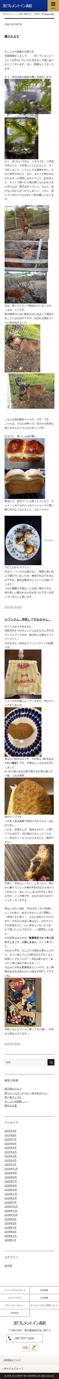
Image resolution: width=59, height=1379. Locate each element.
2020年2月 (11, 1198)
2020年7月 (11, 1181)
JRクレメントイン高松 (17, 6)
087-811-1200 (24, 1338)
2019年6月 (11, 1231)
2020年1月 (11, 1202)
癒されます (12, 36)
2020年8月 (11, 1177)
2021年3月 (11, 1156)
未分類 (8, 1265)
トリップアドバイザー (25, 1347)
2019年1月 (10, 1240)
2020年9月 (11, 1172)
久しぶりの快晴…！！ (17, 1101)
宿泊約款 (15, 1313)
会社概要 (44, 1297)
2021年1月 (10, 1164)
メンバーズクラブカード (15, 1290)
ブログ (33, 1347)
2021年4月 (11, 1152)
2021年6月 (11, 1143)
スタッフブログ (15, 1297)
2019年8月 (11, 1223)
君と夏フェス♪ (13, 1097)
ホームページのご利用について (44, 1305)
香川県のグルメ (13, 1088)
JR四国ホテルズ (12, 1360)
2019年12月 (11, 1206)
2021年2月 (11, 1160)
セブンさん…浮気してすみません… (28, 619)
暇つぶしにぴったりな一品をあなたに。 (27, 1093)
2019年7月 (11, 1227)
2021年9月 (11, 1130)
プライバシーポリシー (15, 1305)
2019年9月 (11, 1219)
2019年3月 (11, 1236)
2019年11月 (11, 1210)
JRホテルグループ (13, 1368)
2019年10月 (11, 1214)
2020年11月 (11, 1168)
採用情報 (44, 1290)
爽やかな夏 (11, 1105)
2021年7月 (11, 1139)
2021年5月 (11, 1147)
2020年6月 (11, 1185)
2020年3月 (11, 1194)
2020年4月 (11, 1189)
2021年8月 (11, 1135)
